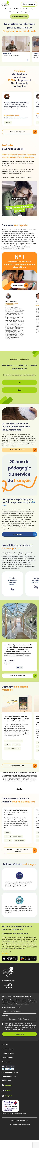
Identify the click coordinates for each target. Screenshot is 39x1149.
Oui (19, 382)
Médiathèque (30, 9)
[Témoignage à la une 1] (18, 667)
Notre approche (25, 12)
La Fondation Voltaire (10, 1072)
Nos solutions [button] (9, 9)
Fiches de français (14, 12)
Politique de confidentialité (23, 1124)
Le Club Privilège (8, 1053)
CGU (10, 1124)
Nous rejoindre (7, 1058)
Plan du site (6, 1062)
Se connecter (30, 4)
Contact (5, 1044)
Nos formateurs (8, 1049)
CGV (14, 1124)
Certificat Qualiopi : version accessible (14, 1114)
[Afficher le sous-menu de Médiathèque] (34, 9)
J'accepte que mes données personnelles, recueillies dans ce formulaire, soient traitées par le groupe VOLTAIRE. (20, 1026)
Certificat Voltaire (19, 9)
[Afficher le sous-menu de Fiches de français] (19, 12)
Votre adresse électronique (11, 1007)
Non (19, 390)
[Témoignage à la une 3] (21, 667)
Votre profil (6, 1015)
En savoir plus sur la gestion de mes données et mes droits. (20, 1028)
